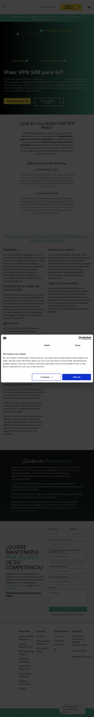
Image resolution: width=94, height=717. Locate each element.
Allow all (76, 377)
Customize (45, 377)
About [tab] (77, 345)
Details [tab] (47, 345)
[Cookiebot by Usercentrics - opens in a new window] (80, 338)
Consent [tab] (16, 345)
